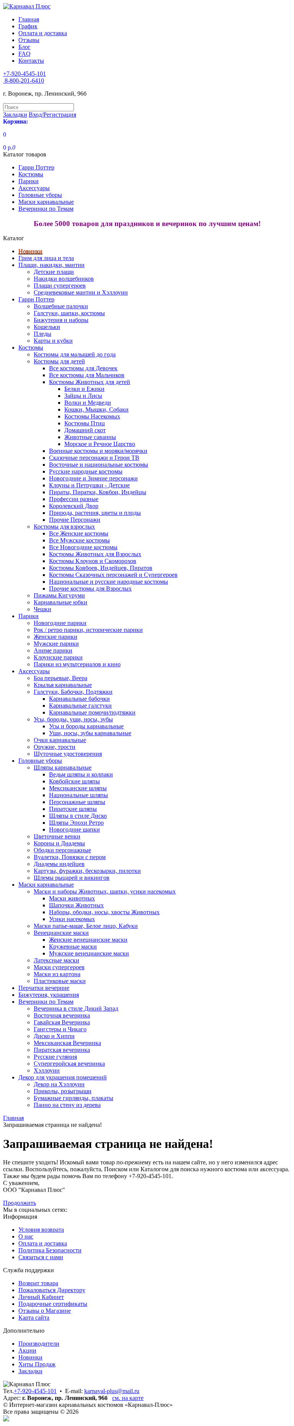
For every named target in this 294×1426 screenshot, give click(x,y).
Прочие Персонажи (74, 519)
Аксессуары (34, 188)
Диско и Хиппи (54, 1036)
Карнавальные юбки (60, 602)
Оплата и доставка (42, 33)
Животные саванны (90, 437)
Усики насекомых (72, 919)
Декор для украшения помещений (62, 1077)
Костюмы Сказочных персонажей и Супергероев (113, 574)
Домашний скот (85, 430)
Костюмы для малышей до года (75, 354)
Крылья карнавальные (63, 685)
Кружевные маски (73, 946)
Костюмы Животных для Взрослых (95, 554)
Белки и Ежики (84, 389)
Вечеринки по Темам (46, 208)
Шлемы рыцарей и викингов (71, 877)
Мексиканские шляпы (78, 788)
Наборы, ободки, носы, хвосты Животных (104, 912)
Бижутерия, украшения (48, 994)
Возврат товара (38, 1283)
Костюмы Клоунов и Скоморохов (92, 561)
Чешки (42, 609)
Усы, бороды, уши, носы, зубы (73, 719)
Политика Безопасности (50, 1250)
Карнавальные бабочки (79, 698)
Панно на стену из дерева (67, 1105)
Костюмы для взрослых (64, 526)
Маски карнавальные (46, 202)
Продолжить (19, 1203)
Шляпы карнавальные (62, 767)
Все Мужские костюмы (79, 540)
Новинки (30, 251)
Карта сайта (33, 1317)
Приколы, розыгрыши (62, 1091)
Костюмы (30, 174)
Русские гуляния (55, 1056)
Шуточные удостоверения (68, 753)
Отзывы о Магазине (44, 1310)
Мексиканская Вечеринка (67, 1043)
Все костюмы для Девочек (83, 368)
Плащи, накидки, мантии (51, 265)
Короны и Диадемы (59, 843)
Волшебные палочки (61, 306)
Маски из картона (57, 974)
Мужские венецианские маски (89, 953)
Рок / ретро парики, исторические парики (88, 630)
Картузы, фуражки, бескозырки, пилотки (87, 871)
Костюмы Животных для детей (89, 382)
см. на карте (128, 1398)
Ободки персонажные (62, 850)
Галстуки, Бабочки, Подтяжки (73, 692)
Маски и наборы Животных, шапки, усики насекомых (105, 891)
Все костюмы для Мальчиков (86, 375)
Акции (27, 1350)
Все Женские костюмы (78, 533)
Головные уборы (40, 195)
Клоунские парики (58, 657)
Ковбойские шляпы (74, 781)
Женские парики (55, 636)
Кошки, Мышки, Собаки (96, 409)
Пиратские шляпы (73, 809)
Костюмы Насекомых (92, 416)
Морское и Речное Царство (99, 444)
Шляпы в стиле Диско (78, 815)
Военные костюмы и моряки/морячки (98, 451)
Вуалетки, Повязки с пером (70, 857)
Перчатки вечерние (43, 988)
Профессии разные (73, 499)
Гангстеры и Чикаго (60, 1029)
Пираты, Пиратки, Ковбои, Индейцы (97, 492)
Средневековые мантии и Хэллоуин (81, 292)
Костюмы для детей (59, 361)
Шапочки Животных (76, 905)
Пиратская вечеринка (62, 1050)
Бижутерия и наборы (61, 320)
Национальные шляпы (78, 795)
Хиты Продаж (37, 1364)
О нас (25, 1236)
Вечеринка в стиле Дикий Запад (76, 1008)
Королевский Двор (73, 506)
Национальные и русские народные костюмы (108, 581)
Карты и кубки (53, 340)
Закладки (30, 1371)
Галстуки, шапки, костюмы (69, 313)
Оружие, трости (54, 747)
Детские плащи (54, 272)
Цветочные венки (57, 836)
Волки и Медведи (87, 402)
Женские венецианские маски (88, 939)
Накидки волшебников (64, 278)
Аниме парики (53, 650)
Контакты (31, 60)
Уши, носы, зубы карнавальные (90, 733)
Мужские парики (56, 643)
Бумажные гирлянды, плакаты (73, 1098)
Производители (38, 1343)
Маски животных (72, 898)
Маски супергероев (59, 967)
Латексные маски (56, 960)
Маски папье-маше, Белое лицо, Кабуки (86, 926)
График (28, 26)
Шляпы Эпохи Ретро (76, 822)
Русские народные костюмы (85, 471)
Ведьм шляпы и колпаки (81, 774)
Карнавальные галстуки (80, 705)
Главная (28, 19)
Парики (28, 181)
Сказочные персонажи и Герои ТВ (94, 457)
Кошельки (47, 327)
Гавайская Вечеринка (62, 1022)
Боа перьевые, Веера (60, 678)
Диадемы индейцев (59, 864)
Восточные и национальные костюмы (98, 464)
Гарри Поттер (36, 167)
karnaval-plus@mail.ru (111, 1391)
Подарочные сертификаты (52, 1304)
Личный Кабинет (41, 1297)
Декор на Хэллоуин (59, 1084)
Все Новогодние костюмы (83, 547)
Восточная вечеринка (62, 1015)
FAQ (24, 53)
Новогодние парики (60, 623)
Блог (24, 47)
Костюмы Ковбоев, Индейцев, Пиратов (100, 568)
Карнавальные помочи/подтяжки (92, 712)
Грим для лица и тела (46, 258)
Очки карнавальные (60, 740)
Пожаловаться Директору (51, 1290)
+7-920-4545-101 (35, 1391)
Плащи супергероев (60, 285)
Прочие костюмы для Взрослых (90, 588)
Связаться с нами (40, 1257)
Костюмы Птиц (84, 423)
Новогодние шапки (74, 829)
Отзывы (28, 40)
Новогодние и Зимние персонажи (93, 478)
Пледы (42, 333)
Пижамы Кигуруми (59, 595)
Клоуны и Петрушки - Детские (89, 485)
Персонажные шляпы (77, 802)
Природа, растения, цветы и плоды (95, 513)
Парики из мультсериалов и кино (77, 664)
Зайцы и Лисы (83, 395)
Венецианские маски (61, 933)
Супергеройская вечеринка (69, 1063)
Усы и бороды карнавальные (86, 726)
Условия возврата (41, 1229)
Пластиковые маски (60, 981)
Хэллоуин (47, 1070)
